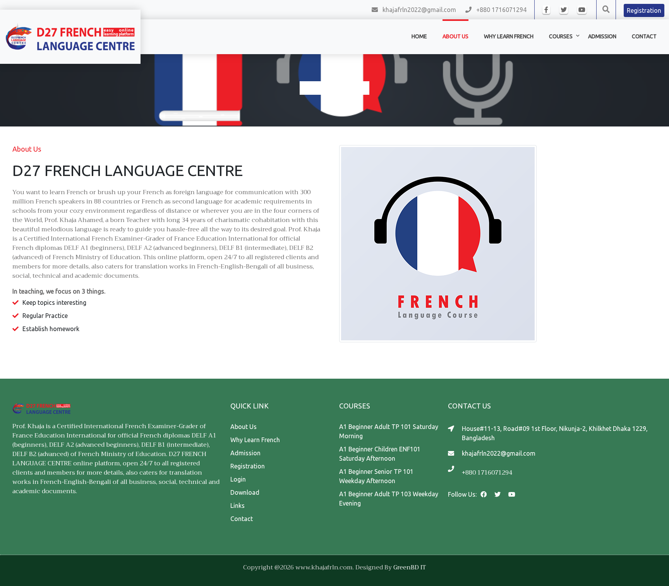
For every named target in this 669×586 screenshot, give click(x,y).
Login (238, 479)
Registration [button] (644, 10)
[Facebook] (546, 9)
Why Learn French (508, 36)
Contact (644, 36)
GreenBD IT (409, 567)
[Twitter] (563, 9)
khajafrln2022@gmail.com (419, 9)
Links (237, 505)
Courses (561, 36)
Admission (245, 452)
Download (244, 492)
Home (419, 36)
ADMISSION (602, 36)
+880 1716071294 (501, 9)
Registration (247, 466)
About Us (455, 36)
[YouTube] (582, 9)
